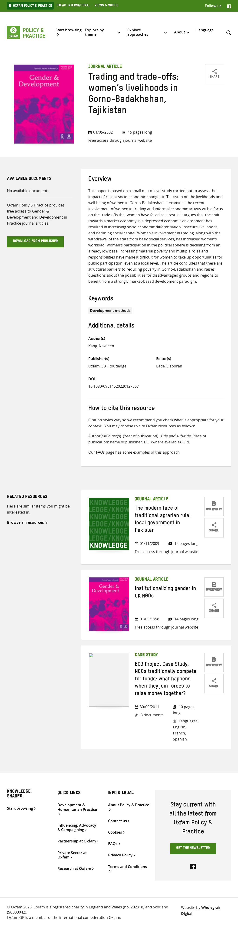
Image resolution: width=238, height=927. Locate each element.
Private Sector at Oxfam (72, 855)
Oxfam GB (97, 366)
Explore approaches (137, 32)
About (179, 32)
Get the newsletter (193, 848)
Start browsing (69, 30)
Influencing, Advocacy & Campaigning (76, 827)
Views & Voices (106, 6)
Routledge (117, 366)
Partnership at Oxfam (76, 841)
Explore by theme (94, 32)
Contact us (117, 821)
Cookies (115, 832)
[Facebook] (229, 6)
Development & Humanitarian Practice (77, 807)
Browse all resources (25, 522)
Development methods (110, 310)
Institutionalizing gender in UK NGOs (165, 593)
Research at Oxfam (74, 868)
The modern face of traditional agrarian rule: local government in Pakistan (163, 520)
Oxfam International (73, 6)
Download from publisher (35, 241)
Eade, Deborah (169, 366)
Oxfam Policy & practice (32, 6)
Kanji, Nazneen (101, 345)
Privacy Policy (120, 855)
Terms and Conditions (127, 867)
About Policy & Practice (128, 805)
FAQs (100, 452)
